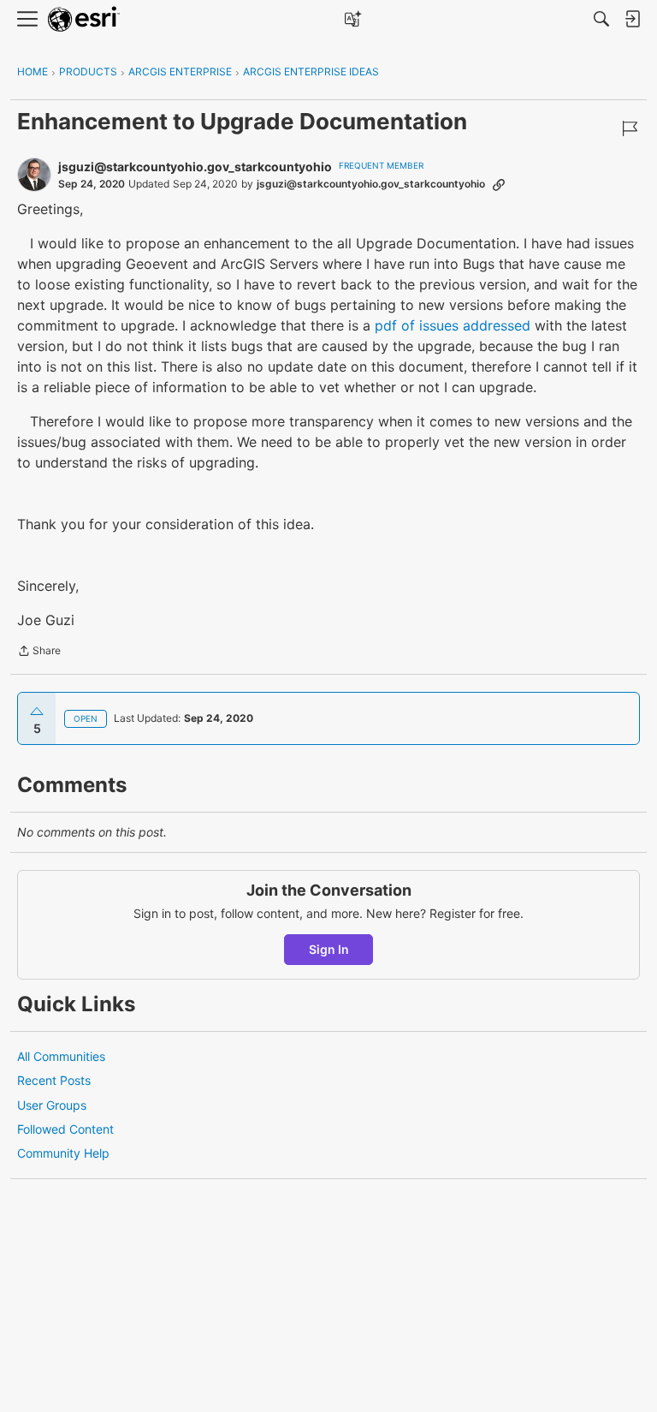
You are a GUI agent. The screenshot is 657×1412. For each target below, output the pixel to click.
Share (39, 652)
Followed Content (65, 1129)
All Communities (61, 1056)
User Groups (51, 1105)
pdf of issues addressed (452, 325)
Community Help (63, 1153)
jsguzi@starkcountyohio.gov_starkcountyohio (195, 166)
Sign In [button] (329, 949)
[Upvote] (37, 711)
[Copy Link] (498, 184)
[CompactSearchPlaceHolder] (601, 19)
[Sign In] (632, 19)
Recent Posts (54, 1080)
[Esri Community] (84, 19)
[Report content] (629, 128)
